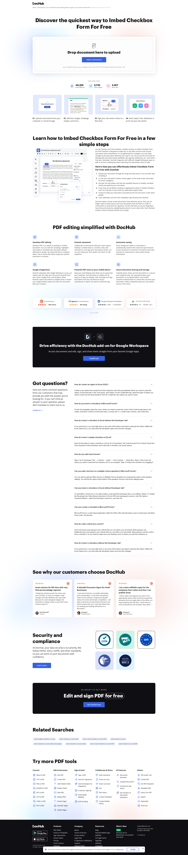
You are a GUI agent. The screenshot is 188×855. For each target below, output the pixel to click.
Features (57, 846)
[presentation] (94, 55)
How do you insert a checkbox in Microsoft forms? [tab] (95, 403)
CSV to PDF (40, 797)
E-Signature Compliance (83, 841)
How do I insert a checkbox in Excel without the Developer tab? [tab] (101, 420)
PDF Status (103, 792)
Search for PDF (146, 792)
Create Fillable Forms (104, 802)
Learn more (42, 665)
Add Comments (104, 775)
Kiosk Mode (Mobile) (82, 796)
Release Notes (79, 846)
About (76, 830)
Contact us (37, 410)
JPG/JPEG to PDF (42, 788)
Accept (133, 849)
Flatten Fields (62, 788)
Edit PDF (60, 775)
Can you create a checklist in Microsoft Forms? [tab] (94, 507)
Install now (94, 358)
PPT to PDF (40, 792)
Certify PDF (145, 779)
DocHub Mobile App (102, 833)
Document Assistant (124, 776)
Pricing (56, 841)
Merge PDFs (61, 797)
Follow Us (142, 835)
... (119, 849)
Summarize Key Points (125, 787)
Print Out (144, 806)
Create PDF (61, 779)
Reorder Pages (62, 806)
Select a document (94, 60)
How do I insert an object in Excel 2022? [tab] (91, 384)
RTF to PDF (40, 806)
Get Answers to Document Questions (125, 795)
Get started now (94, 704)
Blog (96, 830)
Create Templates (105, 797)
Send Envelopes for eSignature (85, 785)
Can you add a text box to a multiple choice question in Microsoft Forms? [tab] (105, 471)
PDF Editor (57, 830)
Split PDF (60, 792)
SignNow (98, 841)
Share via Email (104, 784)
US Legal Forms (100, 838)
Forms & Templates (61, 833)
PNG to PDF (40, 784)
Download (144, 801)
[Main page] (38, 3)
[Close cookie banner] (143, 848)
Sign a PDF (82, 775)
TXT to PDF (40, 779)
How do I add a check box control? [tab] (89, 524)
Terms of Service (80, 833)
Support (77, 843)
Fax (100, 788)
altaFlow (98, 843)
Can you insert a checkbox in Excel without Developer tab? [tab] (99, 488)
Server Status (58, 838)
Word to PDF (40, 775)
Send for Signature (85, 779)
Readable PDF (146, 788)
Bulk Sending (83, 801)
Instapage (98, 846)
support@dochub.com (143, 826)
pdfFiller (98, 835)
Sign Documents (59, 835)
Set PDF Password (147, 784)
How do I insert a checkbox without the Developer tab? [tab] (97, 543)
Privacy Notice (79, 835)
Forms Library (59, 843)
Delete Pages (62, 810)
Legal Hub (78, 838)
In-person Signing (84, 790)
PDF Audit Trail (146, 775)
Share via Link (104, 779)
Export (143, 797)
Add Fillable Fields (64, 784)
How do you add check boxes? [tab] (87, 454)
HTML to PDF (41, 801)
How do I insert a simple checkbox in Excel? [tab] (92, 437)
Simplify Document (127, 782)
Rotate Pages (62, 801)
